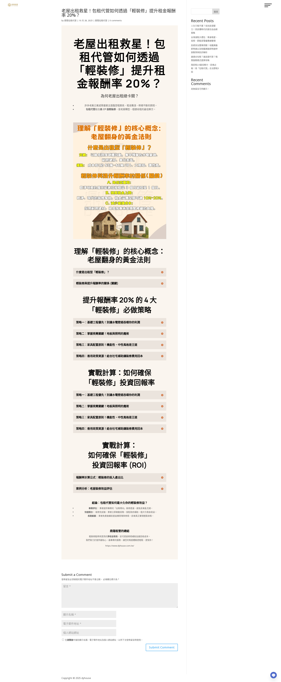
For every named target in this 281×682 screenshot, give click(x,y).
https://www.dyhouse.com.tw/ (119, 545)
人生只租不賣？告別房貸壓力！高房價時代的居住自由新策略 (204, 29)
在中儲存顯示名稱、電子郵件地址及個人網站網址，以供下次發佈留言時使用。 (104, 639)
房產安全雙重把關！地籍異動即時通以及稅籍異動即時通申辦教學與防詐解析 (204, 49)
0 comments (116, 20)
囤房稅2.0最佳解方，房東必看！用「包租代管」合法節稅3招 (205, 68)
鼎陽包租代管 (70, 20)
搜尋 (216, 11)
